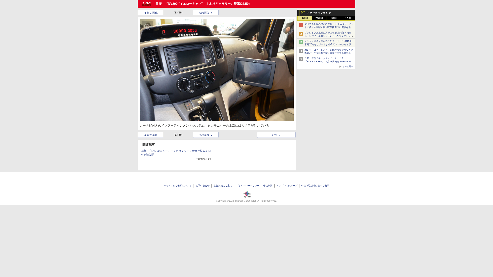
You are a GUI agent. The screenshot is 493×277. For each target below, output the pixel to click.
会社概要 (267, 185)
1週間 (334, 18)
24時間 (319, 18)
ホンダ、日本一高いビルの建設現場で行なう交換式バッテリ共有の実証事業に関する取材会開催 (328, 53)
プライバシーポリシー (247, 185)
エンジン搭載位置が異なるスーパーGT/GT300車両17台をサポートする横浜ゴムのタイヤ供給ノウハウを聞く (328, 44)
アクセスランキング (319, 12)
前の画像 (152, 12)
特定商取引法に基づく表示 (315, 185)
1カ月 (348, 18)
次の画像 (204, 12)
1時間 (305, 18)
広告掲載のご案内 (223, 185)
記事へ (276, 135)
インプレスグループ (287, 185)
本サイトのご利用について (178, 185)
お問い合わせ (203, 185)
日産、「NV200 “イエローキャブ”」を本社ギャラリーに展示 (198, 3)
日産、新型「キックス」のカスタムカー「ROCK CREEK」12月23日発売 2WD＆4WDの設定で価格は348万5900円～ (328, 61)
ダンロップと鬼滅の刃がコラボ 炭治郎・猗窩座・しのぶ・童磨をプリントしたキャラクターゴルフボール (328, 36)
